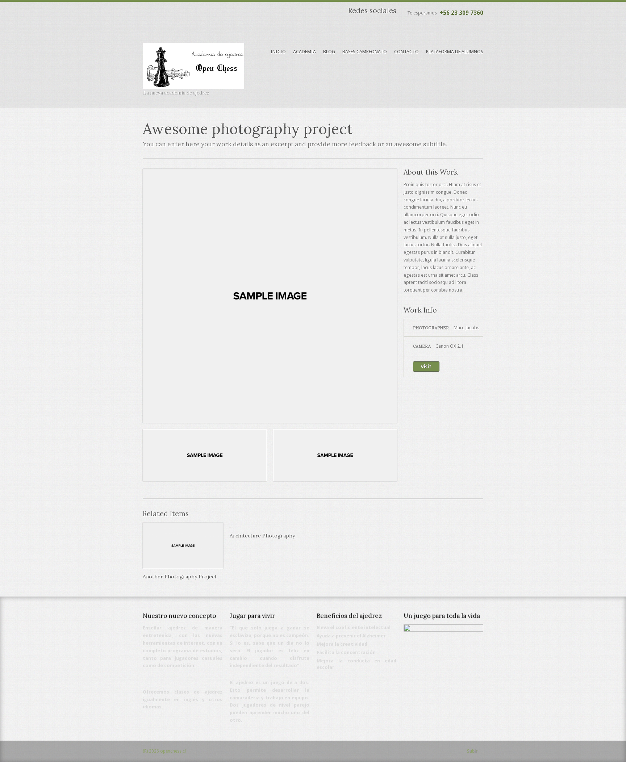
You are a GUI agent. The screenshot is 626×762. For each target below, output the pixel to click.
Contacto (406, 51)
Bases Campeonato (364, 51)
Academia (304, 51)
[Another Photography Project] (183, 567)
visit (426, 366)
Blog (329, 51)
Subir (472, 751)
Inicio (278, 51)
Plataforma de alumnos (454, 51)
